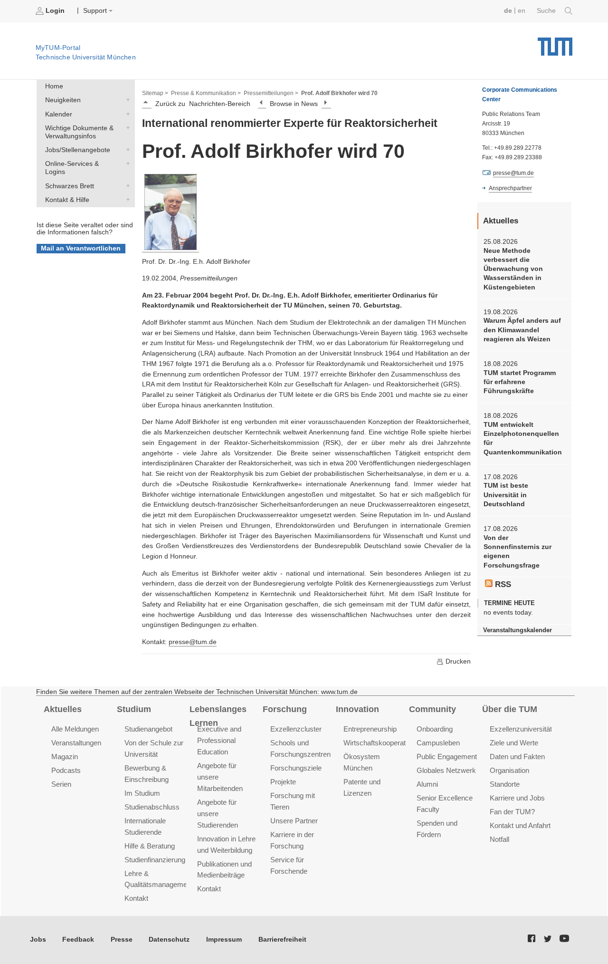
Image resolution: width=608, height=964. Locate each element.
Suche (547, 10)
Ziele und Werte (514, 743)
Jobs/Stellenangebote (126, 150)
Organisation (509, 770)
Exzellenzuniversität (521, 729)
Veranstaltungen (76, 743)
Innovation (357, 709)
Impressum (224, 939)
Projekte (283, 782)
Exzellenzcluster (296, 729)
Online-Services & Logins (126, 163)
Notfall (499, 839)
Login (55, 10)
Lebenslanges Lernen (218, 716)
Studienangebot (148, 729)
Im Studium (142, 793)
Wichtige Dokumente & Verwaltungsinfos (126, 127)
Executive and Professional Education (219, 740)
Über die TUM (509, 709)
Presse (122, 939)
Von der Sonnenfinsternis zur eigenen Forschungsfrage (517, 551)
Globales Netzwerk (446, 770)
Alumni (427, 784)
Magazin (64, 756)
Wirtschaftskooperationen (382, 743)
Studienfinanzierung (154, 860)
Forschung (285, 709)
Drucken (457, 661)
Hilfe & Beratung (149, 846)
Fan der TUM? (512, 812)
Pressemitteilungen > (271, 93)
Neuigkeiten (126, 100)
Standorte (505, 784)
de (508, 10)
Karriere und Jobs (517, 798)
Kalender (126, 113)
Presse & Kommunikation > (206, 93)
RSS (502, 584)
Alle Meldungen (75, 729)
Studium (134, 709)
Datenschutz (169, 939)
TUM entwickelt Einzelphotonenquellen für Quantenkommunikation (523, 438)
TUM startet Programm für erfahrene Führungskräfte (520, 382)
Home (54, 86)
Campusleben (438, 743)
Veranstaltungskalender (517, 630)
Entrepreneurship (370, 729)
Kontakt (136, 898)
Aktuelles (63, 709)
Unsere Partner (294, 821)
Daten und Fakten (517, 756)
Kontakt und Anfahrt (520, 825)
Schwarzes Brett (126, 185)
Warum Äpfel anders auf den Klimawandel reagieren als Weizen (522, 330)
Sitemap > (155, 93)
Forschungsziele (296, 768)
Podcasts (66, 770)
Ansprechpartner (510, 188)
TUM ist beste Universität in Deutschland (506, 495)
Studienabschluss (152, 807)
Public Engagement (447, 756)
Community (432, 709)
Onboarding (435, 729)
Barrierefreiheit (282, 939)
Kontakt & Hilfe (126, 199)
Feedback (78, 939)
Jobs (38, 939)
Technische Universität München (555, 43)
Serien (61, 784)
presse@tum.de (193, 642)
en (521, 10)
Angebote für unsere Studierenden (217, 813)
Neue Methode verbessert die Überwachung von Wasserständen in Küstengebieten (513, 269)
